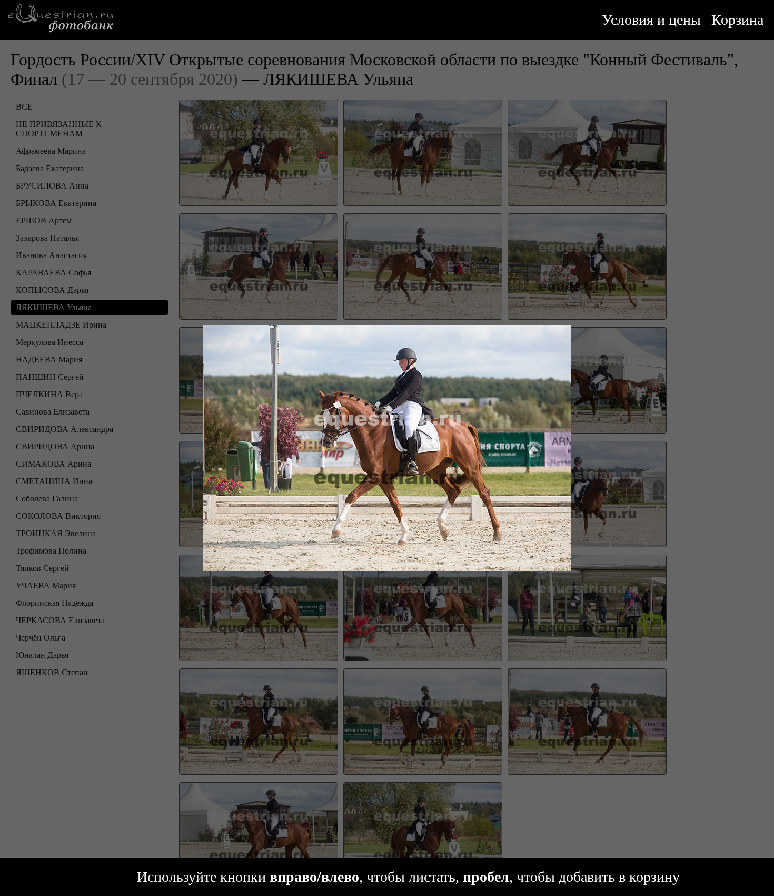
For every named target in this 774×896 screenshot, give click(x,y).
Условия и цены (651, 20)
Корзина (737, 20)
